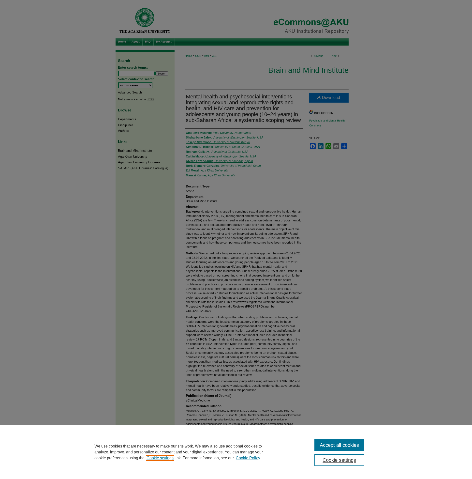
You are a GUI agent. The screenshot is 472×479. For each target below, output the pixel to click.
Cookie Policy (248, 458)
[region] (236, 452)
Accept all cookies (339, 445)
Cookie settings (160, 458)
